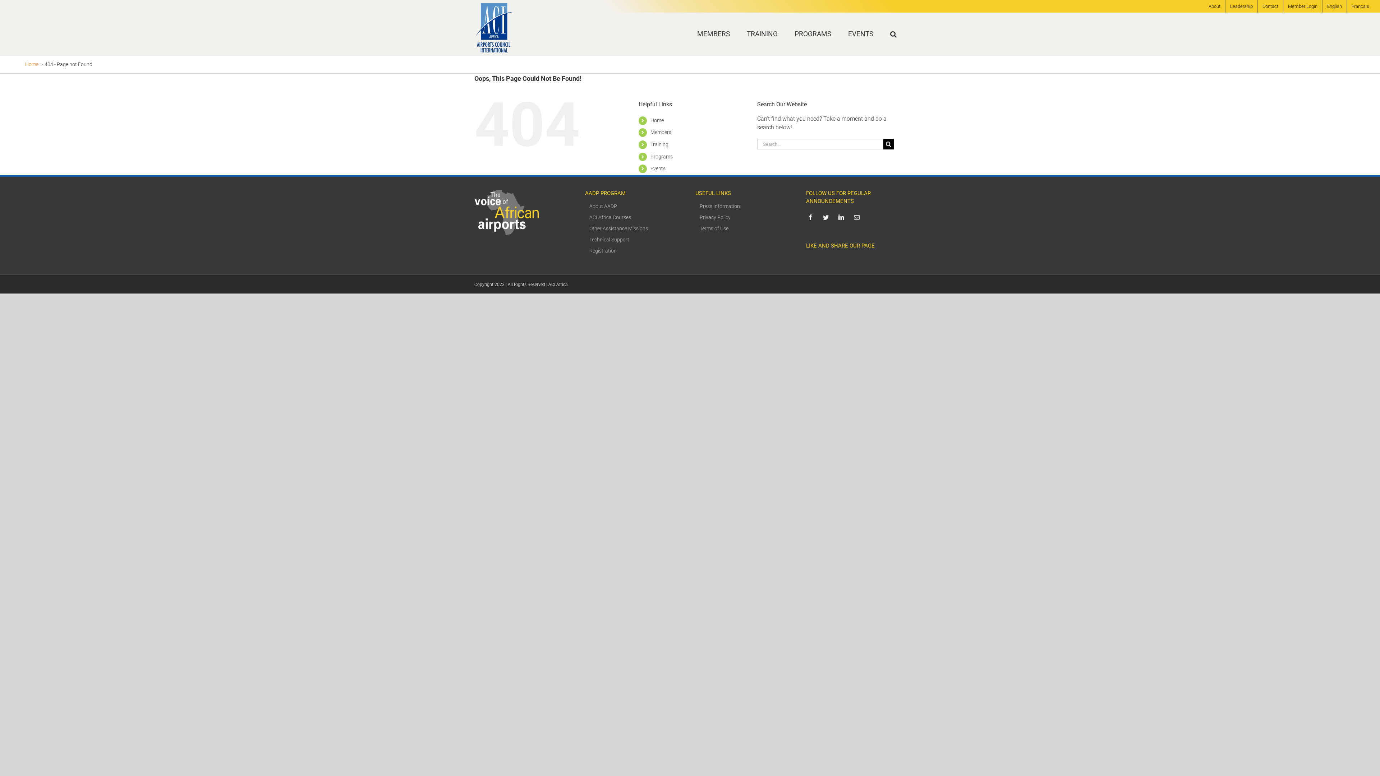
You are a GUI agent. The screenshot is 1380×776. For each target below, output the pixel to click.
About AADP (603, 206)
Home (657, 120)
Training (659, 144)
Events (658, 168)
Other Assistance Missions (618, 228)
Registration (603, 251)
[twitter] (827, 217)
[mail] (858, 217)
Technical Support (609, 239)
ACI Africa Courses (610, 217)
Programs (661, 157)
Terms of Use (714, 228)
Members (660, 132)
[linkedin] (842, 217)
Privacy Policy (715, 217)
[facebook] (812, 217)
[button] (893, 34)
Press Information (720, 206)
